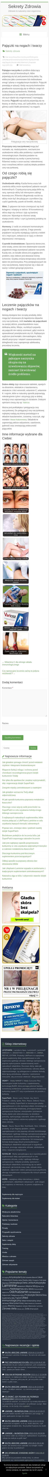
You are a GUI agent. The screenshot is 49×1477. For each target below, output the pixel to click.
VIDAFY (5, 1081)
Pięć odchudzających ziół (17, 1362)
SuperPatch (6, 1098)
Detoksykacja (15, 1283)
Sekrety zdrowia (13, 51)
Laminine (9, 1285)
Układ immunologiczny (15, 1299)
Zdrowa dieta (9, 1308)
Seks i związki (7, 1240)
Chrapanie (35, 1280)
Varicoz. (26, 402)
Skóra (39, 1295)
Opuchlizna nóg (25, 60)
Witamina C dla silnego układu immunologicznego (17, 663)
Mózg (35, 1286)
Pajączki (8, 62)
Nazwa (5, 723)
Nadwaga (15, 1288)
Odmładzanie (34, 1292)
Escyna (26, 57)
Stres (44, 1295)
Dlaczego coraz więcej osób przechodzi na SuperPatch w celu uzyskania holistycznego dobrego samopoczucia (21, 810)
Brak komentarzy (25, 65)
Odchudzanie (18, 1292)
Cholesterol (7, 1280)
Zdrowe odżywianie (9, 1264)
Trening (5, 1248)
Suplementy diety (9, 1244)
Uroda (4, 1252)
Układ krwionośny (28, 1301)
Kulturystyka (39, 1283)
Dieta (24, 1282)
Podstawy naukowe (9, 1224)
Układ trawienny (29, 1303)
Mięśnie (29, 1286)
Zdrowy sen (20, 1309)
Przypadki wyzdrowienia (11, 1232)
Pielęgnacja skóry (17, 1295)
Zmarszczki (34, 1309)
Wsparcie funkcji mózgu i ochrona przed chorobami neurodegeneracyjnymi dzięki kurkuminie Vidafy (20, 773)
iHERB (4, 1179)
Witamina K (24, 62)
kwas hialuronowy (19, 420)
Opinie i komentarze (10, 1220)
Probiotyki (29, 1295)
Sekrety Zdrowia (24, 6)
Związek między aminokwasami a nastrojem (21, 788)
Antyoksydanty (16, 1277)
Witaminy (11, 1306)
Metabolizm (21, 1286)
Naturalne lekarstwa (10, 1216)
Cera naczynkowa (11, 57)
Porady (5, 1228)
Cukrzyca (42, 1280)
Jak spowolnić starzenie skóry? (20, 1453)
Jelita (31, 1282)
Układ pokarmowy (16, 1303)
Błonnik (34, 1277)
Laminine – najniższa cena (16, 1411)
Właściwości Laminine (35, 1306)
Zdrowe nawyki (8, 1260)
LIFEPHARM (7, 1050)
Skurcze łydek (15, 62)
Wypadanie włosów (22, 1306)
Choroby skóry (27, 1280)
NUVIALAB (6, 1154)
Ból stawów (27, 1277)
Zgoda (24, 1473)
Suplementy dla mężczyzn (12, 1194)
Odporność (6, 1295)
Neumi (4, 1126)
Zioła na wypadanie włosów (17, 1375)
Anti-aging (5, 1277)
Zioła (27, 1309)
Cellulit (39, 1277)
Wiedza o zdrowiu (9, 1256)
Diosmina (20, 57)
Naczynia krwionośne (13, 60)
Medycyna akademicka (11, 1212)
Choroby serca (17, 1280)
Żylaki (7, 65)
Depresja (5, 1283)
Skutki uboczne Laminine (16, 1353)
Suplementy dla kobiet (11, 1198)
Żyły (11, 65)
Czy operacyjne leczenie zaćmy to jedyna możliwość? (20, 672)
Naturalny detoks (27, 1289)
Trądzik (18, 1298)
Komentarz (7, 688)
